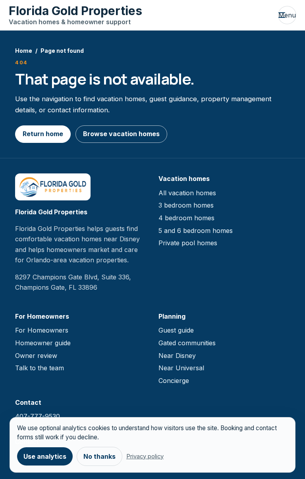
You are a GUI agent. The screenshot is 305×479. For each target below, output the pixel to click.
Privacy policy (145, 456)
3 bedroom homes (186, 205)
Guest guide (176, 330)
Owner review (36, 356)
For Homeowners (41, 330)
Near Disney (177, 356)
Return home (43, 134)
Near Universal (181, 368)
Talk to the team (39, 368)
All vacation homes (187, 193)
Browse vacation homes (121, 134)
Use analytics (44, 456)
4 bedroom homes (186, 218)
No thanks (99, 456)
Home (23, 50)
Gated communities (187, 343)
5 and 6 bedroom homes (195, 231)
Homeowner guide (43, 343)
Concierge (173, 381)
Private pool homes (187, 243)
